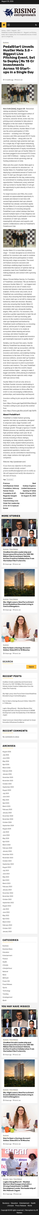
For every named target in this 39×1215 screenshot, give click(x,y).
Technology (6, 991)
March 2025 (6, 806)
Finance (5, 959)
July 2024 (6, 832)
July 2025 (6, 793)
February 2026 (7, 771)
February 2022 (7, 925)
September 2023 (8, 864)
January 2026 (7, 774)
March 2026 (6, 768)
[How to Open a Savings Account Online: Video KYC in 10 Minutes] (19, 628)
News (4, 975)
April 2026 (6, 764)
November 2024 (8, 819)
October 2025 (7, 784)
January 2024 (7, 851)
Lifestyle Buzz (7, 968)
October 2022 (7, 899)
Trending (5, 994)
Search (8, 661)
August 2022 (7, 906)
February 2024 (7, 848)
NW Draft (6, 978)
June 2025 (6, 796)
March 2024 (6, 845)
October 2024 (7, 822)
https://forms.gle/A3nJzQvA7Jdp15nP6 (21, 411)
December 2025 (8, 777)
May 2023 (6, 877)
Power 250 (6, 981)
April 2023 (6, 880)
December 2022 (8, 893)
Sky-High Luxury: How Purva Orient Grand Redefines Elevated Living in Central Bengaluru (18, 604)
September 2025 (8, 787)
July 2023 (6, 870)
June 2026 (6, 758)
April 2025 (6, 803)
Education (6, 952)
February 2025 (7, 809)
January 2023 (7, 890)
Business (6, 42)
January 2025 (7, 813)
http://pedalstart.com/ (18, 462)
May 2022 (6, 915)
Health (5, 962)
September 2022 (8, 902)
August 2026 (7, 751)
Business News (7, 949)
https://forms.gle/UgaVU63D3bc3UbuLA (21, 403)
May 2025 (6, 800)
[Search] (36, 25)
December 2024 (8, 816)
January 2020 (7, 931)
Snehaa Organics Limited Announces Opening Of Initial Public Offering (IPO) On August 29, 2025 (28, 489)
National (5, 971)
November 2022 (8, 896)
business (10, 479)
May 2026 (6, 761)
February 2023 (7, 886)
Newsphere (29, 1210)
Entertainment (7, 955)
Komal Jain (19, 80)
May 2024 (6, 838)
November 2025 (8, 780)
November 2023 (8, 857)
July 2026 (6, 755)
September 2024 (8, 825)
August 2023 (7, 867)
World (4, 1000)
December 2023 (8, 854)
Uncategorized (7, 997)
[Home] (4, 25)
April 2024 (6, 841)
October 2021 (7, 928)
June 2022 (6, 912)
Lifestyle (5, 965)
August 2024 (7, 829)
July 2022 (6, 909)
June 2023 (6, 874)
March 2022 (6, 922)
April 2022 (6, 919)
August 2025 (7, 790)
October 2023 (7, 861)
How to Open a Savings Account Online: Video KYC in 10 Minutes (16, 649)
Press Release (13, 549)
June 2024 (6, 835)
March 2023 (6, 883)
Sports (5, 987)
